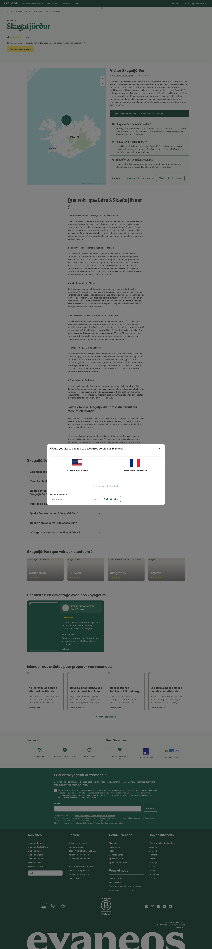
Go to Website (111, 499)
